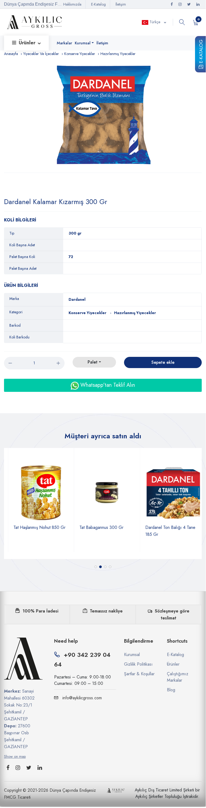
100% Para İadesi (40, 611)
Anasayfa (11, 53)
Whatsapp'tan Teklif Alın (107, 385)
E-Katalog (201, 52)
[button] (95, 566)
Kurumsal (83, 43)
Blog (171, 690)
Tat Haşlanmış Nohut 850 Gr (36, 527)
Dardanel (77, 299)
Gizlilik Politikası (138, 664)
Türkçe (154, 22)
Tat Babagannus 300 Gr (97, 527)
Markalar (64, 43)
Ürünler (28, 42)
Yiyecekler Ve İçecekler (41, 53)
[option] (102, 114)
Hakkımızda (72, 4)
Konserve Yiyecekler (79, 53)
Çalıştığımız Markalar (177, 677)
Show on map (15, 756)
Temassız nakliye (106, 611)
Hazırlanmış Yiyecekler (118, 53)
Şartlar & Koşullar (139, 674)
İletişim (120, 4)
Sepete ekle (162, 362)
